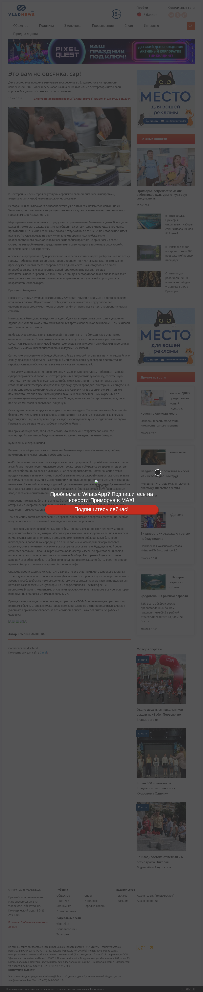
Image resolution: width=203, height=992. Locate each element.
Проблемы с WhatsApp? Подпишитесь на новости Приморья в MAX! (101, 497)
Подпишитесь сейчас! (101, 509)
